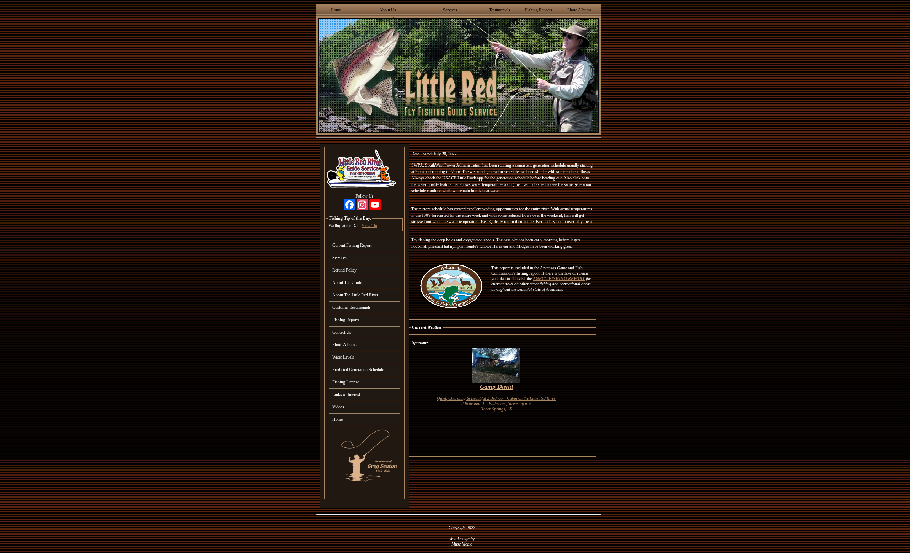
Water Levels (343, 357)
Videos (338, 406)
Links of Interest (346, 394)
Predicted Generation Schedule (358, 369)
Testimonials (499, 9)
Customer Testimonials (351, 307)
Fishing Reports (538, 9)
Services (450, 9)
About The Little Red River (355, 294)
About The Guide (347, 282)
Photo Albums (579, 9)
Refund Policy (344, 270)
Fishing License (345, 382)
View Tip (369, 225)
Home (336, 9)
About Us (387, 9)
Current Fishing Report (351, 245)
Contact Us (341, 332)
